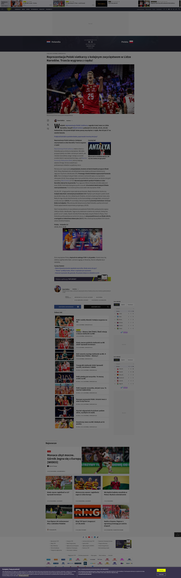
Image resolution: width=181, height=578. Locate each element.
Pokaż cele (161, 574)
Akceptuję (161, 570)
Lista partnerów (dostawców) (84, 574)
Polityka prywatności (23, 575)
